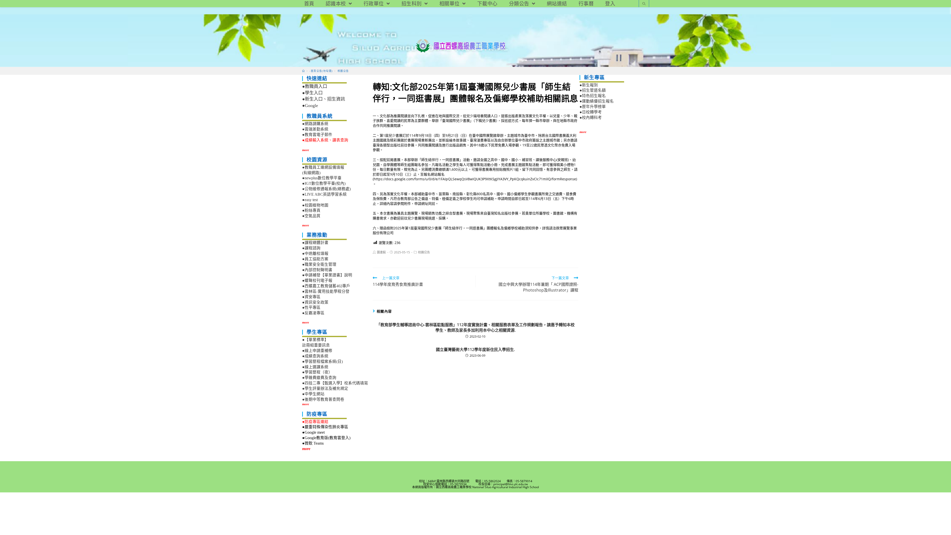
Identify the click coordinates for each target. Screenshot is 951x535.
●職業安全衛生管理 (319, 264)
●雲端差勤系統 (315, 129)
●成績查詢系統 (315, 356)
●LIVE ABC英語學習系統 (324, 194)
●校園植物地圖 (315, 205)
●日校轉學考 (591, 112)
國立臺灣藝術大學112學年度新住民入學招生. (475, 349)
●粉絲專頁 (311, 210)
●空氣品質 (311, 216)
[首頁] (303, 71)
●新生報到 (589, 85)
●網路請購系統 (315, 124)
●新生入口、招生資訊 (323, 99)
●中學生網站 (313, 394)
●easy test (310, 200)
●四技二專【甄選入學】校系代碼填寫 (335, 383)
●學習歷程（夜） (317, 372)
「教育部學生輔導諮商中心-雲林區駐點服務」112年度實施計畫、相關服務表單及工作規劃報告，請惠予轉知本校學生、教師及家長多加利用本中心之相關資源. (475, 327)
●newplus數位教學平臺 (322, 178)
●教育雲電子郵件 (317, 135)
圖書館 (381, 252)
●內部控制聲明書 (317, 270)
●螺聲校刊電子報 (317, 280)
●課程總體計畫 (315, 243)
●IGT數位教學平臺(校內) (323, 183)
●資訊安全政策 (315, 302)
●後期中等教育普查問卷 (323, 399)
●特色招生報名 (593, 96)
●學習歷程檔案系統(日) (322, 361)
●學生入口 (312, 92)
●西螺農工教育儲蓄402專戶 (326, 286)
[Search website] (643, 4)
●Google (310, 105)
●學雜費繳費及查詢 (319, 377)
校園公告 (424, 252)
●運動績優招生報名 (597, 101)
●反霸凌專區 (313, 313)
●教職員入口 (314, 86)
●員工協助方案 (315, 259)
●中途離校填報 (315, 253)
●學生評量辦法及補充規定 (325, 388)
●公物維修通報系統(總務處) (326, 189)
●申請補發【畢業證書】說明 (327, 275)
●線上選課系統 (315, 367)
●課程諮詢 (311, 248)
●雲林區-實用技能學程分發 (325, 291)
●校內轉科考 (591, 117)
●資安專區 (311, 297)
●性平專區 (311, 307)
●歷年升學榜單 (593, 107)
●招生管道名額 (593, 90)
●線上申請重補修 (317, 350)
